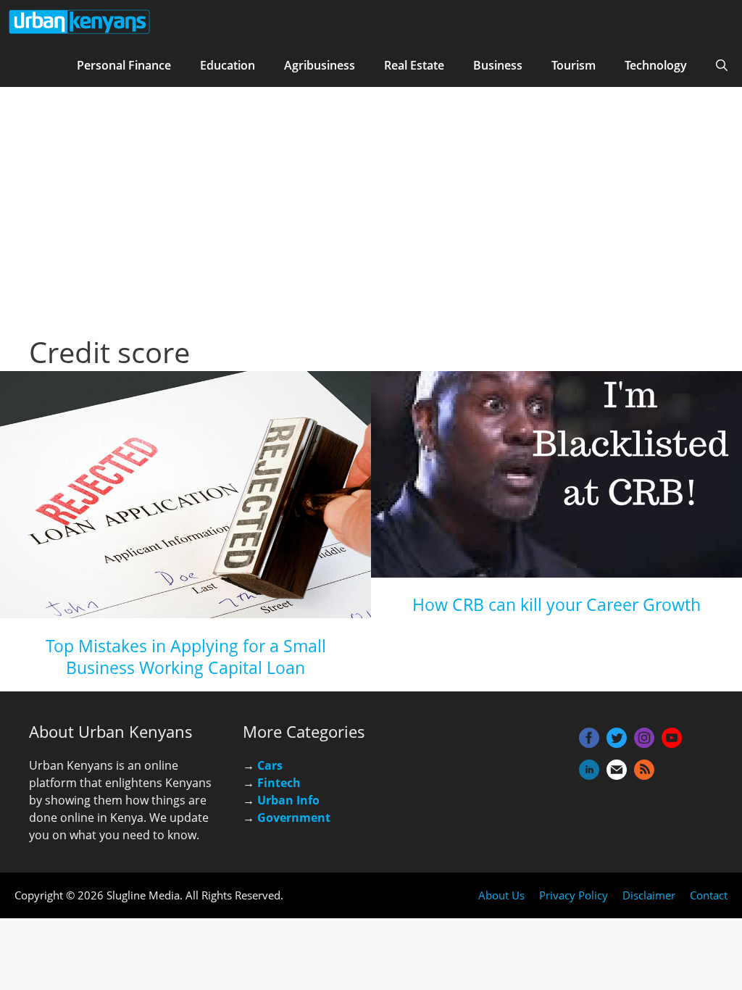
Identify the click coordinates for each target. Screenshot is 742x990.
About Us (501, 895)
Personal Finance (124, 65)
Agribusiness (319, 65)
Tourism (573, 65)
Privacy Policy (573, 895)
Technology (656, 65)
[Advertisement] (371, 224)
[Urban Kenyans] (79, 21)
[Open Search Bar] (721, 65)
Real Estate (414, 65)
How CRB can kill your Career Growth (556, 604)
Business (497, 65)
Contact (709, 895)
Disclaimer (648, 895)
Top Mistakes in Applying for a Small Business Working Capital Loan (186, 656)
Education (227, 65)
